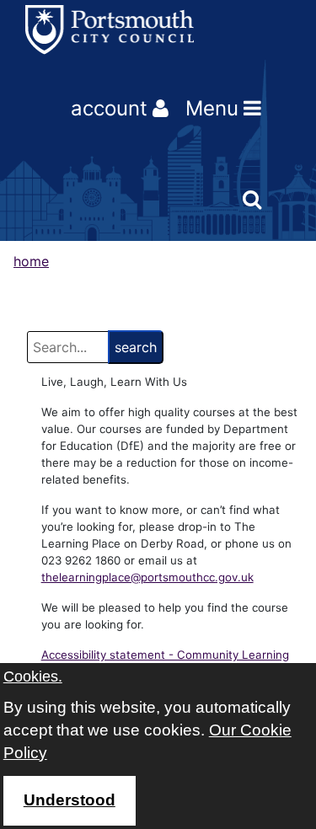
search (136, 347)
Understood (69, 800)
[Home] (109, 29)
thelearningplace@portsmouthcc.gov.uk (147, 577)
